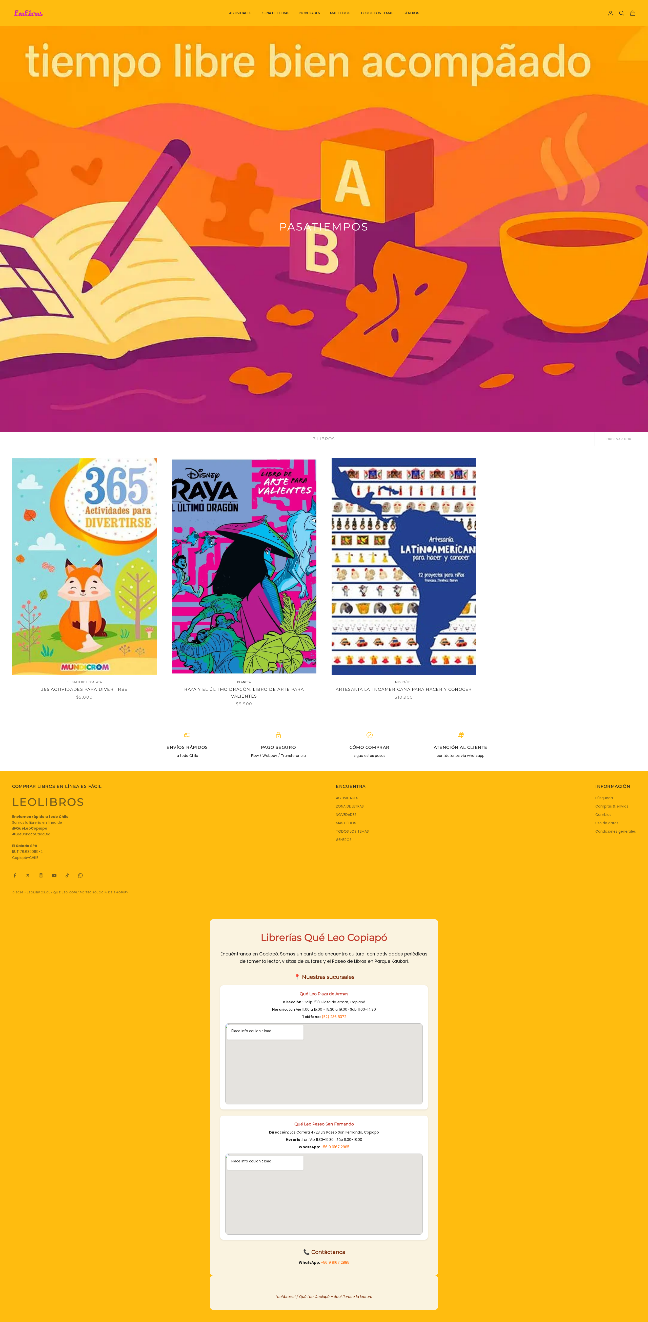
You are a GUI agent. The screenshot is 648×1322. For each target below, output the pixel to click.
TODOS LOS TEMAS (376, 12)
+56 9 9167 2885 (335, 1146)
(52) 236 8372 (334, 1016)
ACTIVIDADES (240, 12)
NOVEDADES (309, 12)
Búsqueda (604, 797)
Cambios (603, 814)
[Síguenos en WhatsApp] (80, 875)
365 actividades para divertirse (84, 689)
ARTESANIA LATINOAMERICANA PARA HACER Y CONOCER (404, 689)
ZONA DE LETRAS (275, 12)
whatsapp (475, 755)
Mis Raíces (404, 682)
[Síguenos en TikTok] (67, 875)
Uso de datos (606, 823)
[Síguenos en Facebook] (14, 875)
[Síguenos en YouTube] (54, 875)
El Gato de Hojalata (84, 682)
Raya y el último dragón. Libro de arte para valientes (244, 693)
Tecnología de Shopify (107, 892)
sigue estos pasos (369, 755)
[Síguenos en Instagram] (41, 875)
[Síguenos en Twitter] (27, 875)
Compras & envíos (611, 806)
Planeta (244, 682)
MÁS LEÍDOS (340, 12)
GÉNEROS (411, 12)
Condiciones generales (615, 831)
